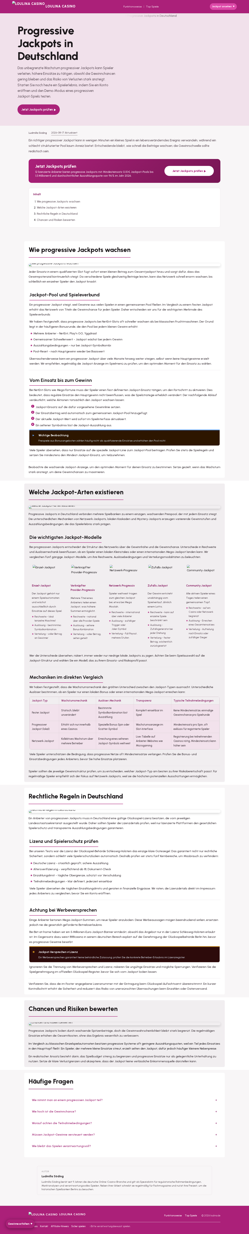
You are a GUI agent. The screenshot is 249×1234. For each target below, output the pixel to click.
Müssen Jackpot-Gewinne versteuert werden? (63, 1134)
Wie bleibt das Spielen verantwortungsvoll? (61, 1146)
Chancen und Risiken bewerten (56, 220)
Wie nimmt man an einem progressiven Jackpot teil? (67, 1100)
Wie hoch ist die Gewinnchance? (54, 1111)
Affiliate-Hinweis (60, 1226)
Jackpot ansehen (222, 6)
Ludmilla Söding (53, 1176)
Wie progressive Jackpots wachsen (58, 201)
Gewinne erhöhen (18, 1223)
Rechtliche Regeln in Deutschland (57, 213)
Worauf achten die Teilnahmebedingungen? (62, 1123)
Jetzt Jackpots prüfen (37, 109)
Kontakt (44, 1226)
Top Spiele (152, 6)
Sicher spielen (78, 1226)
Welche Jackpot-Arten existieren (57, 207)
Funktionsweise (132, 6)
